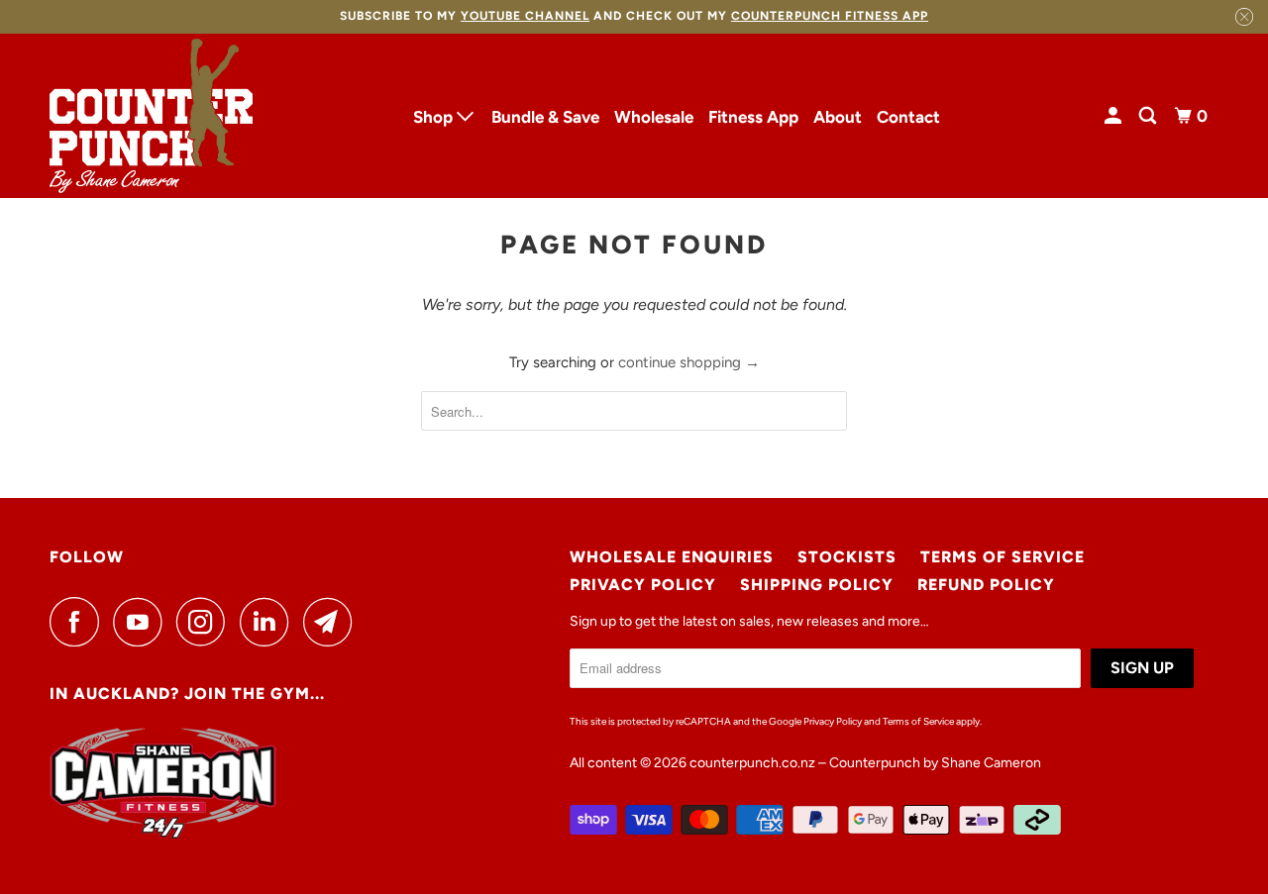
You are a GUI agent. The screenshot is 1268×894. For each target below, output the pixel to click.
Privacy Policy (643, 584)
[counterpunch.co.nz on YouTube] (142, 621)
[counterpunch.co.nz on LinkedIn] (269, 621)
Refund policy (986, 584)
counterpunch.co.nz (752, 762)
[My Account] (1114, 116)
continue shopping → (689, 362)
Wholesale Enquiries (672, 556)
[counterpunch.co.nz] (151, 116)
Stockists (847, 556)
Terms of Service (1002, 556)
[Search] (1149, 116)
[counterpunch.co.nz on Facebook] (79, 621)
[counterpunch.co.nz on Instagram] (206, 621)
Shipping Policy (817, 584)
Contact (908, 117)
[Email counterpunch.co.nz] (333, 621)
